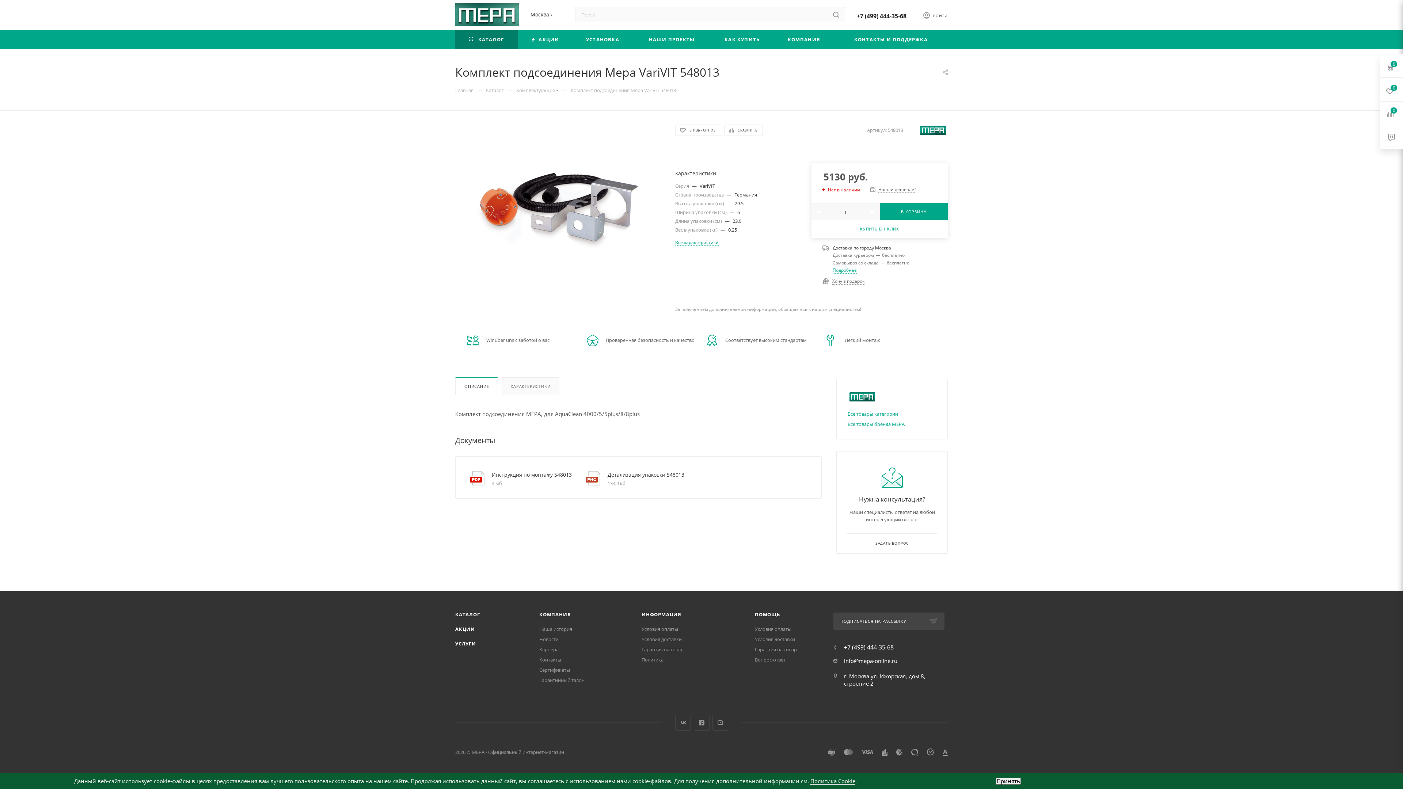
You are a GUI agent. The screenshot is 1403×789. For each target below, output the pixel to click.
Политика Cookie (832, 781)
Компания (555, 614)
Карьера (549, 649)
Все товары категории (873, 414)
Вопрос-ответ (770, 659)
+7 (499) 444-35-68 (881, 16)
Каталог (467, 614)
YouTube (720, 723)
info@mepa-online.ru (870, 660)
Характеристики (530, 386)
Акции (465, 629)
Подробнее (845, 270)
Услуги (465, 643)
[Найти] (836, 14)
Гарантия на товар (663, 649)
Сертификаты (554, 670)
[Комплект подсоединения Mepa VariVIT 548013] (558, 205)
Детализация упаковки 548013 (646, 474)
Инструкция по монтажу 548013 (532, 474)
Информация (661, 614)
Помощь (767, 614)
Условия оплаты (660, 629)
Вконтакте (683, 723)
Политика (653, 659)
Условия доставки (662, 639)
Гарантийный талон (562, 680)
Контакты (550, 659)
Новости (549, 639)
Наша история (555, 629)
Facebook (702, 723)
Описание (476, 386)
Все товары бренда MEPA (876, 424)
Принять (1008, 781)
